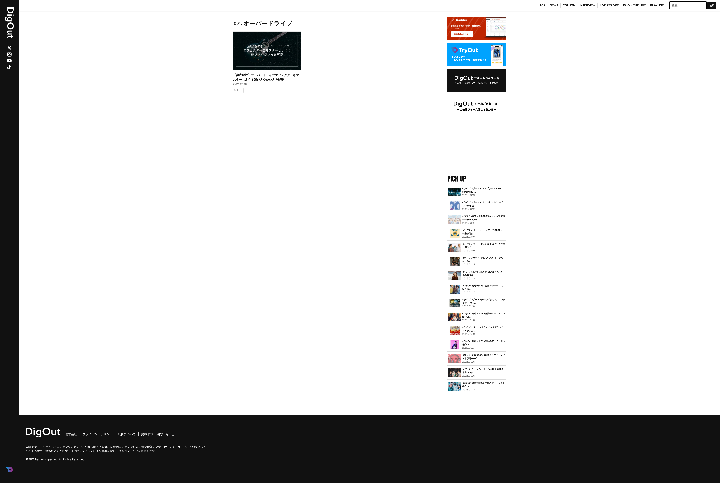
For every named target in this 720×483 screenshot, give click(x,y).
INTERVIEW (587, 5)
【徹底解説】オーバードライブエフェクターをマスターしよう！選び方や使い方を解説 (266, 77)
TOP (542, 5)
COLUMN (569, 5)
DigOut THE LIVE (634, 5)
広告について (127, 434)
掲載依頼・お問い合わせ (157, 434)
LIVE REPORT (609, 5)
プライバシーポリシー (97, 434)
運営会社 (71, 434)
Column (238, 90)
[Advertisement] (476, 145)
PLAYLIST (657, 5)
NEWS (554, 5)
